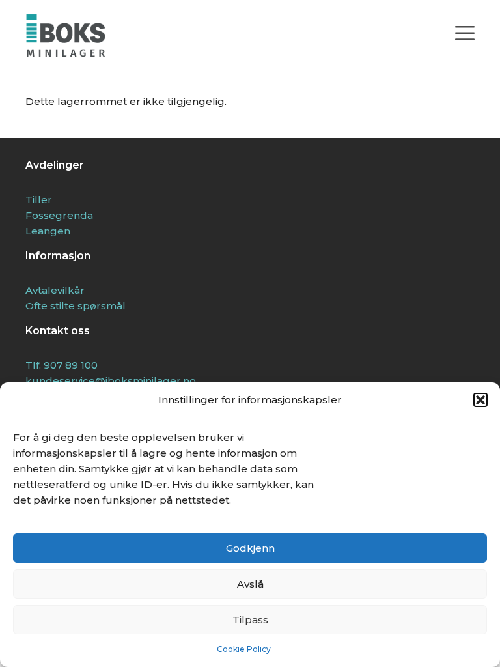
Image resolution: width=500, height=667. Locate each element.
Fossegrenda (59, 215)
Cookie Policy (244, 649)
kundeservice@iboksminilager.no (110, 381)
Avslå (250, 584)
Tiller (38, 199)
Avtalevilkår (55, 290)
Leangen (47, 231)
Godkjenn (250, 548)
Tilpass (250, 620)
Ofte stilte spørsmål (75, 306)
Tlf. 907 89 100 (61, 365)
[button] (480, 399)
